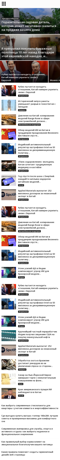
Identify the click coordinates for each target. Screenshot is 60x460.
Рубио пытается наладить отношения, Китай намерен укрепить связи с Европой (23, 77)
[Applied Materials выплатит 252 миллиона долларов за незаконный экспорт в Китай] (8, 194)
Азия (21, 384)
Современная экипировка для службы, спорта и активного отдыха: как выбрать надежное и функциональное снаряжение (27, 431)
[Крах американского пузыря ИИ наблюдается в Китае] (8, 393)
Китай (21, 185)
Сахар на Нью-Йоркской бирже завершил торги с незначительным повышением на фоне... (37, 378)
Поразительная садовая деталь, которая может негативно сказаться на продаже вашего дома (28, 26)
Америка (22, 110)
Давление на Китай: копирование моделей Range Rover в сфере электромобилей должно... (36, 118)
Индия (21, 277)
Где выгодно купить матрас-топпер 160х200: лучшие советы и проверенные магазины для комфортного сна (29, 418)
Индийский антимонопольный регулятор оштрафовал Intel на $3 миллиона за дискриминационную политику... (36, 148)
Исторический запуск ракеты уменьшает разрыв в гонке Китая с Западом (36, 104)
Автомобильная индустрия (29, 125)
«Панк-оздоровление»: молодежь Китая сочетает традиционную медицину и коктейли (36, 164)
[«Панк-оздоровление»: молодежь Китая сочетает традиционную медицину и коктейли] (8, 165)
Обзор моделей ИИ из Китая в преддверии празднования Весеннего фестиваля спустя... (38, 133)
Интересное (23, 139)
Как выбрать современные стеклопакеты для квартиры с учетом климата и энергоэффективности (29, 407)
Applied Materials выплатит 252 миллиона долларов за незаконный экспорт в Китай (37, 193)
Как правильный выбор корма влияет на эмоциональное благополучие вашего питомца (27, 443)
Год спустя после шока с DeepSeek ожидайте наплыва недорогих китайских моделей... (36, 179)
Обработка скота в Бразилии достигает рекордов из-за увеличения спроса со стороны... (35, 363)
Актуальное (23, 96)
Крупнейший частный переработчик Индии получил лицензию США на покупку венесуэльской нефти (37, 334)
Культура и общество (10, 19)
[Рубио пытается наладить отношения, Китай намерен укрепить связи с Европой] (8, 90)
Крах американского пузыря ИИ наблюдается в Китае (35, 391)
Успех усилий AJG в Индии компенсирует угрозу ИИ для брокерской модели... (33, 271)
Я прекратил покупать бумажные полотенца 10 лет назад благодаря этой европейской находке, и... (27, 52)
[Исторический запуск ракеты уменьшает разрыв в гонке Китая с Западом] (8, 105)
